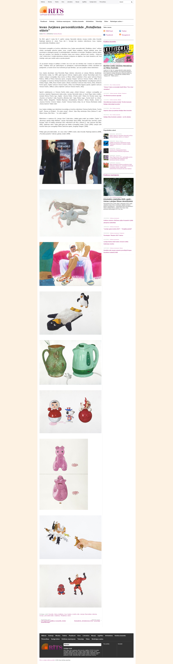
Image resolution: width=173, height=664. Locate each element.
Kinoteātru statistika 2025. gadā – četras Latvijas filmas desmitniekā (118, 200)
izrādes (88, 653)
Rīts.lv (45, 34)
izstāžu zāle (75, 614)
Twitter (124, 31)
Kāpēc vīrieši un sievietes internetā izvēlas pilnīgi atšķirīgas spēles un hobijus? (121, 136)
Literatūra (69, 2)
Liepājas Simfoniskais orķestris (88, 655)
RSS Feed (109, 31)
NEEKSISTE (119, 134)
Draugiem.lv (126, 35)
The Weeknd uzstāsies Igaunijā (112, 95)
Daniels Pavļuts (81, 653)
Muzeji (77, 2)
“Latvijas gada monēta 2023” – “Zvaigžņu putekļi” (118, 229)
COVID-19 (92, 650)
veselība (80, 652)
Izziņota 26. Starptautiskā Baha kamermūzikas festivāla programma (119, 150)
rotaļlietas (57, 615)
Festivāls (66, 651)
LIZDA (95, 651)
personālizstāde (49, 615)
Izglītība (84, 2)
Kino (63, 2)
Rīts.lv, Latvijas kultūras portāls (47, 660)
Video (106, 21)
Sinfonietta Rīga (76, 655)
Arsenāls (51, 614)
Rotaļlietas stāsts (66, 615)
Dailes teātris (72, 651)
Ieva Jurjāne (67, 614)
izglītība (87, 650)
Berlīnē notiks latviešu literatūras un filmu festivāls (118, 67)
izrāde (70, 655)
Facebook (109, 35)
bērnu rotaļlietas (59, 614)
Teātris (57, 2)
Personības (103, 2)
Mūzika (50, 2)
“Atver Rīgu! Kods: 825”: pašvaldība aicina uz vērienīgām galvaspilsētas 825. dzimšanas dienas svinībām (121, 158)
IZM (79, 650)
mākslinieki (92, 652)
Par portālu (106, 644)
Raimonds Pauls (94, 653)
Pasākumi (43, 21)
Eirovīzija (75, 653)
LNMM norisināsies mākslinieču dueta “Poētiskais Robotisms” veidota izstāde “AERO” (120, 144)
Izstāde (97, 650)
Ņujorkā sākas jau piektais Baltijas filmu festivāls (118, 110)
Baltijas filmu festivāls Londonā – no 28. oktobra (117, 117)
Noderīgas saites (116, 21)
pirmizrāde (69, 653)
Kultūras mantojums (63, 21)
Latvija (80, 651)
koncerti (75, 652)
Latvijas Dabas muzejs (87, 651)
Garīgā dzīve (93, 2)
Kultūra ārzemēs (78, 21)
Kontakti (120, 644)
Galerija (51, 21)
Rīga (68, 650)
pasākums (66, 655)
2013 (70, 650)
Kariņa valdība (86, 652)
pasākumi (74, 650)
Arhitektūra (90, 21)
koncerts (82, 650)
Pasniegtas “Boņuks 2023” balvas (113, 235)
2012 (65, 650)
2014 (76, 651)
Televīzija (99, 21)
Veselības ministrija (68, 652)
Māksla (43, 2)
